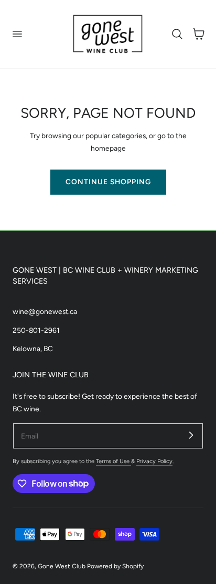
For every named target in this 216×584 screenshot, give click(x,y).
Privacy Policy (154, 461)
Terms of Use (113, 461)
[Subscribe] (190, 435)
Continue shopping (108, 181)
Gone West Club (61, 566)
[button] (16, 34)
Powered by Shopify (115, 566)
